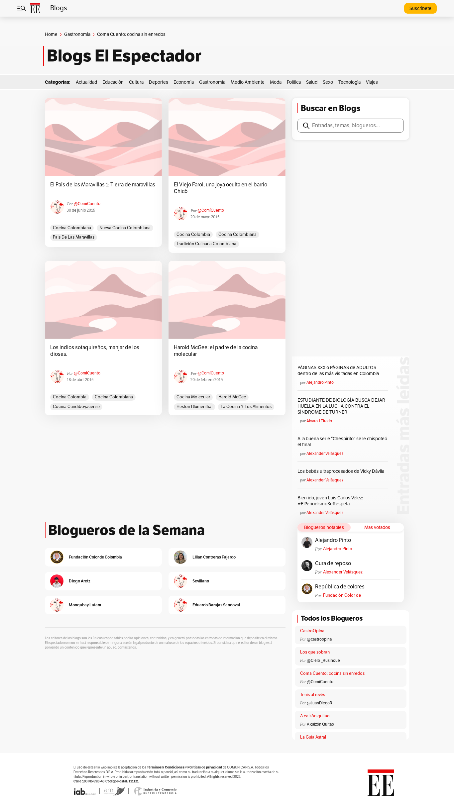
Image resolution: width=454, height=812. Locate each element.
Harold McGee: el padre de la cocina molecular (216, 350)
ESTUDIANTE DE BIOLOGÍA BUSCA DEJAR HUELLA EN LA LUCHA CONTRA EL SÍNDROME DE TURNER (341, 406)
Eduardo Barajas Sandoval (216, 604)
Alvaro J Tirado (319, 421)
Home (51, 34)
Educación (113, 82)
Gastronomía (77, 34)
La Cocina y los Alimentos (246, 406)
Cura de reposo (333, 563)
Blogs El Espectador (124, 56)
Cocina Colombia (193, 234)
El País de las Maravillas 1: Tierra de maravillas (102, 184)
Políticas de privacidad (204, 767)
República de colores (340, 586)
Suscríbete (420, 8)
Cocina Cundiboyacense (76, 406)
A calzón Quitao (320, 724)
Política (294, 82)
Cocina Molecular (193, 397)
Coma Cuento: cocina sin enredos (332, 673)
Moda (276, 82)
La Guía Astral (313, 737)
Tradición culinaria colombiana (206, 244)
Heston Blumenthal (194, 406)
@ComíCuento (87, 203)
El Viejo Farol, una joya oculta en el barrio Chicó (220, 188)
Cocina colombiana (72, 228)
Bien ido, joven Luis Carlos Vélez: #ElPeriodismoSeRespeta (330, 501)
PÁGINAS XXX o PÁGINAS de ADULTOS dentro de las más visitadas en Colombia (338, 370)
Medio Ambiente (248, 82)
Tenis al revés (312, 694)
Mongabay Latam (85, 604)
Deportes (158, 82)
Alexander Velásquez (324, 453)
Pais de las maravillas (73, 237)
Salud (311, 82)
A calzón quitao (315, 716)
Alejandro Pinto (320, 382)
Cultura (136, 82)
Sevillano (200, 580)
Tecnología (349, 82)
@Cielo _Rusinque (323, 660)
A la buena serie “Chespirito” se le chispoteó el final (342, 442)
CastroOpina (312, 631)
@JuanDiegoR (319, 703)
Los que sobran (315, 652)
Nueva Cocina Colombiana (125, 228)
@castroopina (319, 639)
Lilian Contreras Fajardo (214, 557)
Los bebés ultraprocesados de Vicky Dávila (341, 471)
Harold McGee (232, 397)
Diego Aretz (79, 580)
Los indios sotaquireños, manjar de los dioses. (94, 350)
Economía (183, 82)
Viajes (372, 82)
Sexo (328, 82)
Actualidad (86, 82)
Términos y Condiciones (165, 767)
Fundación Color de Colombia (342, 595)
